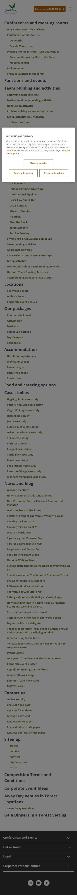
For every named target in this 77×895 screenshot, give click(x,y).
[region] (38, 154)
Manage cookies (38, 163)
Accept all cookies (54, 173)
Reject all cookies (23, 173)
